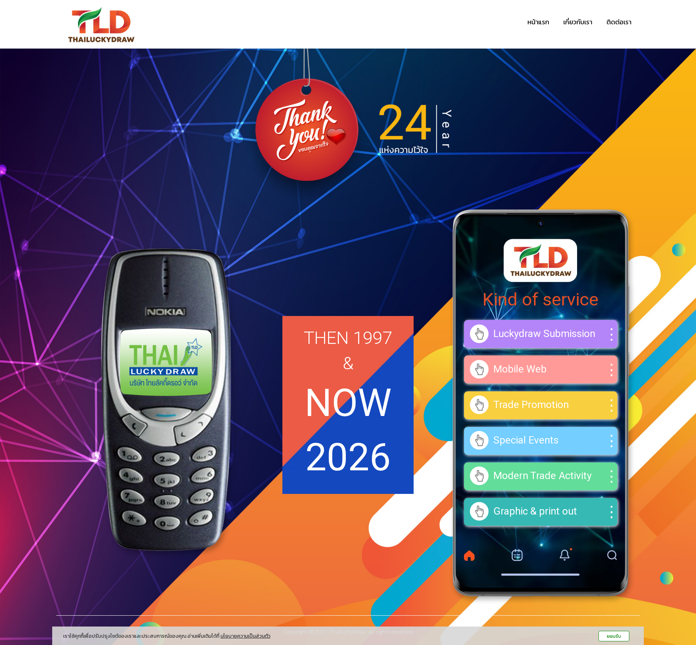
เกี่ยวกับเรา (577, 22)
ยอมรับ (614, 636)
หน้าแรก (538, 22)
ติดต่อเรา (618, 22)
